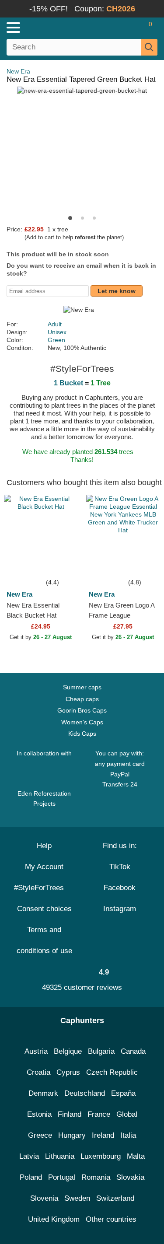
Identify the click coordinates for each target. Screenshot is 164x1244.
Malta (136, 1156)
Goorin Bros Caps (82, 710)
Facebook (120, 888)
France (98, 1114)
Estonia (39, 1114)
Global (126, 1114)
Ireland (103, 1135)
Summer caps (82, 687)
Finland (69, 1114)
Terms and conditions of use (44, 940)
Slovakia (130, 1177)
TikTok (119, 867)
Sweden (77, 1198)
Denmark (43, 1093)
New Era (18, 71)
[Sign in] (116, 27)
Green (56, 339)
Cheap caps (82, 698)
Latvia (29, 1156)
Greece (40, 1135)
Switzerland (115, 1198)
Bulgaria (101, 1051)
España (123, 1093)
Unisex (57, 331)
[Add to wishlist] (62, 564)
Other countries (111, 1219)
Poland (31, 1177)
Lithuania (59, 1156)
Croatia (38, 1072)
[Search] (149, 47)
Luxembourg (100, 1156)
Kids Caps (82, 733)
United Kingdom (54, 1219)
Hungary (72, 1135)
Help (44, 846)
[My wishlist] (132, 27)
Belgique (68, 1051)
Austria (36, 1051)
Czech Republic (112, 1072)
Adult (55, 324)
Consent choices (44, 909)
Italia (128, 1135)
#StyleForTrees (41, 888)
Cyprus (68, 1072)
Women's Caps (82, 722)
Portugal (61, 1177)
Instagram (119, 909)
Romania (95, 1177)
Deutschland (84, 1093)
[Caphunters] (48, 27)
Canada (133, 1051)
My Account (44, 867)
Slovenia (44, 1198)
